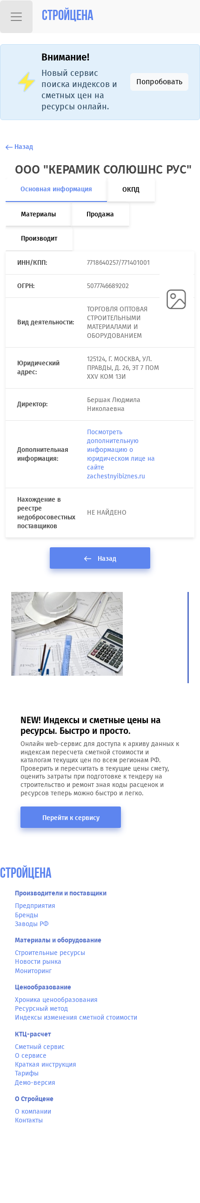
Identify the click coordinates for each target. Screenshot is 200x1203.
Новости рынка (38, 962)
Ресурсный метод (41, 1009)
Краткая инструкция (45, 1065)
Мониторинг (33, 971)
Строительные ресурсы (50, 953)
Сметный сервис (40, 1047)
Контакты (29, 1120)
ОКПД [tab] (131, 190)
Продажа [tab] (100, 214)
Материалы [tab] (38, 214)
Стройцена (67, 16)
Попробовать (159, 81)
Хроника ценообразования (56, 1000)
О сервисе (31, 1056)
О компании (33, 1112)
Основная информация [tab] (56, 189)
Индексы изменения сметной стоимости (76, 1018)
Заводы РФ (31, 924)
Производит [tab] (39, 238)
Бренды (26, 915)
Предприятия (35, 906)
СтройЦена (26, 874)
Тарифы (27, 1073)
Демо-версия (35, 1083)
